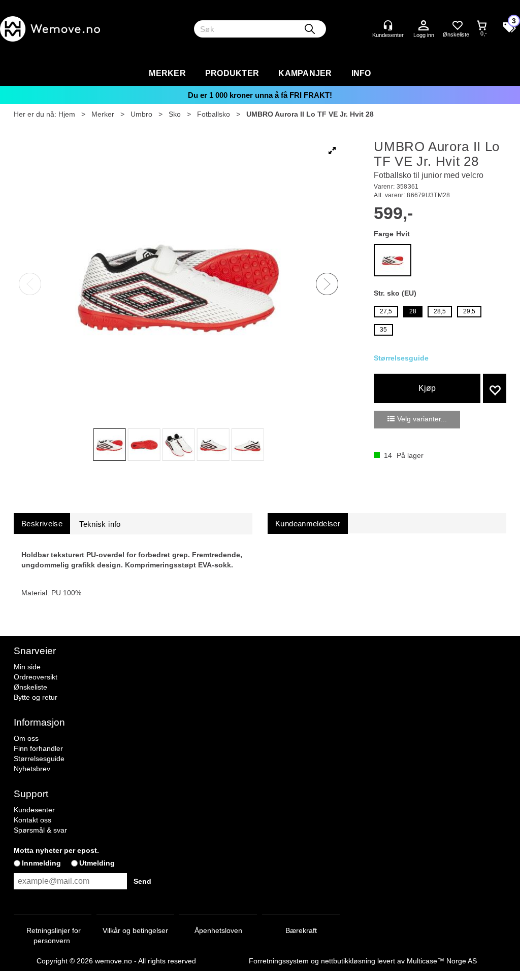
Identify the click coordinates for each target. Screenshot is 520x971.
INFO (361, 73)
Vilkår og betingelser (135, 930)
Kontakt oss (32, 820)
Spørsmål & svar (40, 830)
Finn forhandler (38, 748)
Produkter (232, 73)
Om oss (26, 738)
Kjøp (427, 388)
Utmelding (97, 863)
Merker (167, 73)
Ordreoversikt (35, 677)
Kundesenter (34, 810)
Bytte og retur (35, 697)
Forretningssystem (279, 961)
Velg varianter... (422, 419)
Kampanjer (305, 73)
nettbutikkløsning (348, 961)
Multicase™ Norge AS (442, 961)
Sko (175, 114)
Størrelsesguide (39, 758)
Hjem (66, 114)
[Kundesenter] (388, 25)
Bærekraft (301, 930)
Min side (27, 667)
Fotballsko (213, 114)
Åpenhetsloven (218, 930)
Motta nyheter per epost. (56, 850)
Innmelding (41, 863)
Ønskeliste (30, 687)
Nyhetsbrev (32, 769)
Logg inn (423, 25)
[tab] (42, 523)
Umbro (141, 114)
